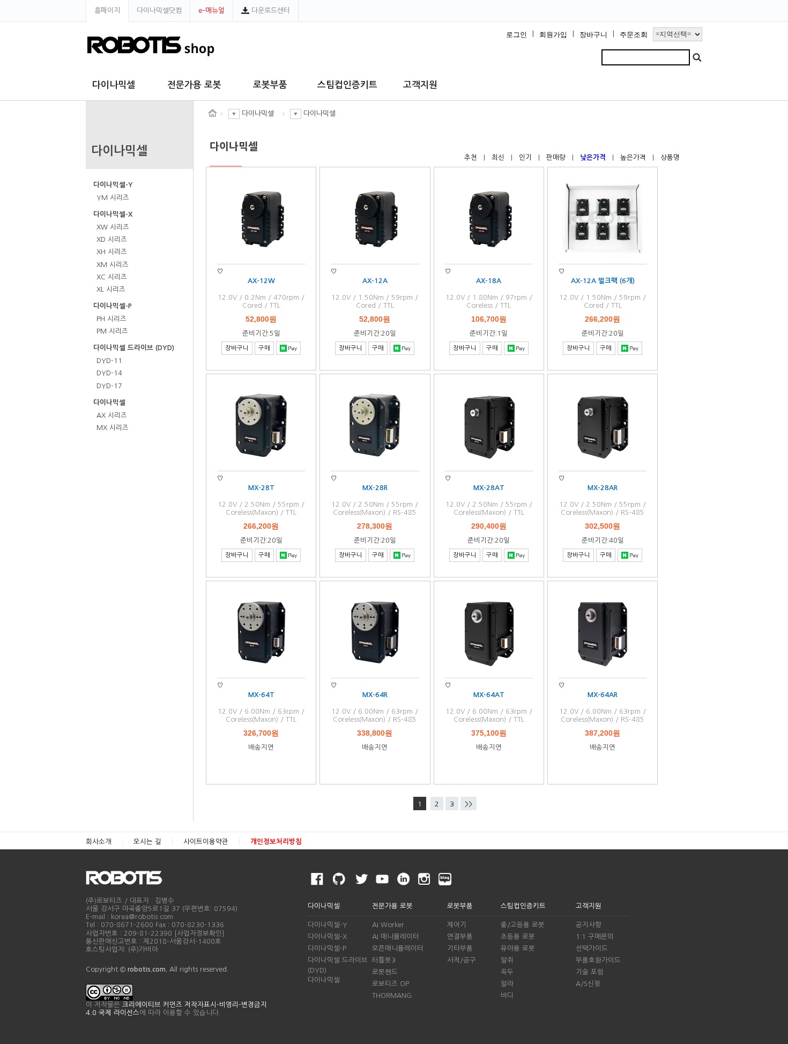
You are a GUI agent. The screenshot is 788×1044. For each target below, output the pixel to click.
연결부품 (460, 936)
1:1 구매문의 (595, 936)
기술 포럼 (590, 971)
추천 (471, 157)
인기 (526, 157)
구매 (264, 348)
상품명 (670, 157)
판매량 (557, 157)
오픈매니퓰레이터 (397, 948)
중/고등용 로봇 (523, 924)
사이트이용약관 (205, 841)
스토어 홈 (212, 113)
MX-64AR (603, 694)
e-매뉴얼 (211, 10)
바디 (507, 995)
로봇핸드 (385, 971)
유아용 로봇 (518, 948)
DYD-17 (109, 385)
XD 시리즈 (111, 239)
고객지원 (420, 85)
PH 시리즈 (111, 318)
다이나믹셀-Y (113, 184)
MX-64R (375, 694)
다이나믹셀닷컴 (159, 10)
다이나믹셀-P (112, 305)
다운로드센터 (269, 10)
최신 (499, 157)
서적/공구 (461, 960)
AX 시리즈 (111, 415)
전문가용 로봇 (194, 85)
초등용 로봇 (518, 936)
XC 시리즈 (111, 276)
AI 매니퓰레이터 (395, 936)
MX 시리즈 (112, 427)
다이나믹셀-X (112, 214)
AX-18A (488, 280)
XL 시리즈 (110, 289)
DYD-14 (109, 372)
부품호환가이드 (598, 960)
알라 (507, 983)
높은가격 (634, 157)
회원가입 (553, 35)
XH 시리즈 (111, 251)
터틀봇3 (384, 960)
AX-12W (261, 280)
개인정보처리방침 (276, 841)
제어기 (456, 924)
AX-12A (375, 280)
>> (468, 804)
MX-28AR (603, 487)
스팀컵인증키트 (347, 85)
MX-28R (375, 487)
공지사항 (588, 924)
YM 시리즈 (112, 197)
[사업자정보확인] (199, 933)
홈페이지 (107, 10)
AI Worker (388, 924)
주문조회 (634, 35)
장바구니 (593, 35)
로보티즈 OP (390, 983)
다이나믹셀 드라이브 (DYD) (133, 347)
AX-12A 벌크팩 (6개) (603, 280)
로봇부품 (270, 85)
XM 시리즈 (112, 264)
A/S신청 (588, 983)
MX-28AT (488, 487)
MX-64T (261, 694)
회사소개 (98, 841)
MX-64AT (488, 694)
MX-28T (261, 487)
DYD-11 (109, 360)
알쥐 (507, 960)
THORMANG (392, 995)
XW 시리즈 (112, 227)
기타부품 (460, 948)
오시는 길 (147, 841)
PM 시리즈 (112, 331)
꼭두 (507, 971)
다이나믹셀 (113, 85)
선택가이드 (592, 948)
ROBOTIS (128, 878)
